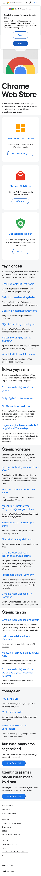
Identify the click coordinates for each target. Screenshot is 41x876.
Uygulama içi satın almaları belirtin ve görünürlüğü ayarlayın (20, 427)
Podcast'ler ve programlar (11, 834)
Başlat (20, 43)
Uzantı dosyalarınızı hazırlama (18, 284)
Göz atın (20, 201)
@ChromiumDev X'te (9, 844)
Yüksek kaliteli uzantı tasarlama (19, 354)
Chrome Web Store (20, 186)
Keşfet (20, 252)
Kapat (20, 35)
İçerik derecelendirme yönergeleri (14, 727)
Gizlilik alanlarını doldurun (16, 406)
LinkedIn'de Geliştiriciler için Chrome (15, 852)
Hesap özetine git (20, 153)
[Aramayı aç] (26, 2)
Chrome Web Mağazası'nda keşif (20, 619)
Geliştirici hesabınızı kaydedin (18, 297)
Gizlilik (11, 865)
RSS (3, 855)
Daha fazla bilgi (14, 763)
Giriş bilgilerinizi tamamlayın (17, 398)
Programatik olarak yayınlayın (18, 574)
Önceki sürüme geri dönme (17, 539)
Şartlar (4, 865)
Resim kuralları (10, 698)
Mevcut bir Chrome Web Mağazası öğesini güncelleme (18, 507)
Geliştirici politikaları (20, 233)
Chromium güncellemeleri (11, 823)
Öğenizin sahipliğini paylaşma (18, 324)
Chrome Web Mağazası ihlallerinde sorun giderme (16, 554)
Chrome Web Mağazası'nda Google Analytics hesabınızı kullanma (17, 672)
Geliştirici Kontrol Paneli (21, 138)
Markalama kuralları (12, 712)
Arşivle (4, 831)
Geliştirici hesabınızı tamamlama (19, 310)
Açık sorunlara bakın (9, 813)
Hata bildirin (6, 809)
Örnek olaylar (7, 827)
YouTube (5, 848)
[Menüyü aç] (3, 3)
